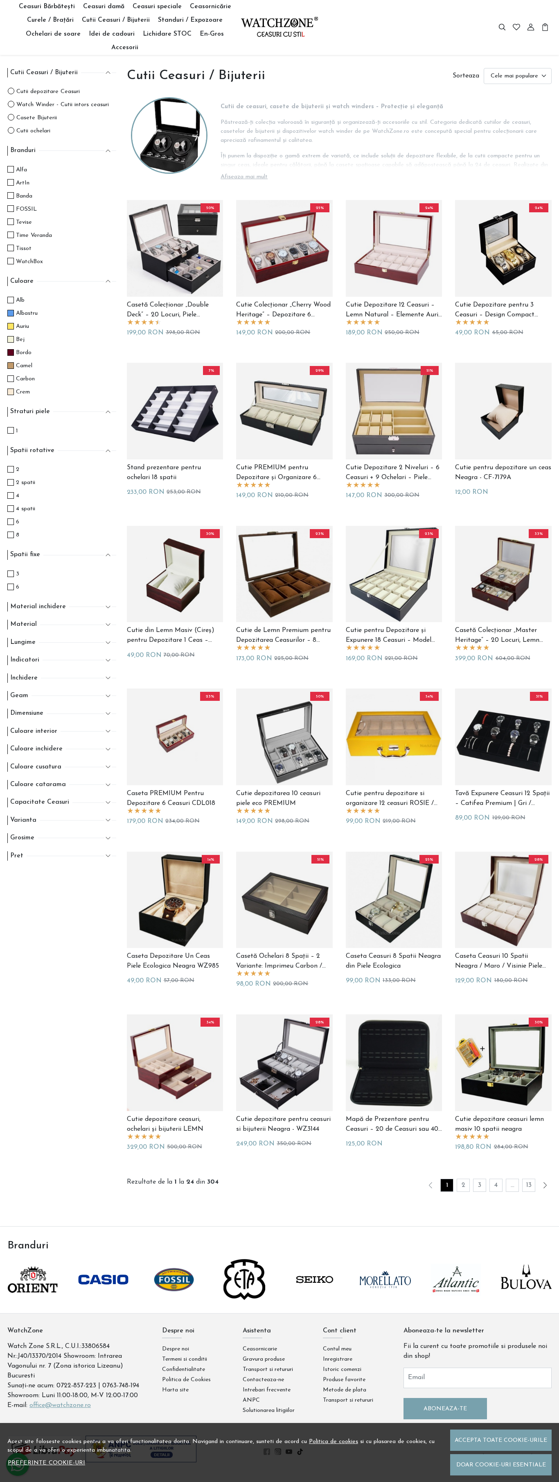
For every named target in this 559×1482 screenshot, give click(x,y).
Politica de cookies (333, 1442)
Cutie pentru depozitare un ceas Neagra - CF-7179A (503, 472)
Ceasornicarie (260, 1349)
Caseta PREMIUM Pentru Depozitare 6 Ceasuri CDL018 (171, 798)
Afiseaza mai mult (244, 177)
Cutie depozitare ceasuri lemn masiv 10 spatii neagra (499, 1124)
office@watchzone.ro (60, 1405)
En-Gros (212, 34)
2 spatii (25, 483)
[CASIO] (103, 1295)
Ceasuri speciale (157, 6)
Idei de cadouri (112, 34)
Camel (24, 366)
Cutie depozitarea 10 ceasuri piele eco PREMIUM (278, 798)
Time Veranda (34, 235)
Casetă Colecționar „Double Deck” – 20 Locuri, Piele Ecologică (168, 311)
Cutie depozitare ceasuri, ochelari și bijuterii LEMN (165, 1124)
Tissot (24, 248)
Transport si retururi (268, 1369)
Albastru (27, 313)
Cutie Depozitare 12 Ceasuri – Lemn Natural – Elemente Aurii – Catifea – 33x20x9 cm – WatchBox (393, 311)
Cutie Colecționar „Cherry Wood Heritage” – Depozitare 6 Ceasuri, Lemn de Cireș (283, 311)
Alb (20, 300)
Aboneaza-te (445, 1409)
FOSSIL (26, 209)
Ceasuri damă (103, 6)
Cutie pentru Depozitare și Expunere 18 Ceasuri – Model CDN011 (388, 636)
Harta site (175, 1390)
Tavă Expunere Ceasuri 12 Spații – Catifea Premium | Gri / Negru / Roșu (502, 799)
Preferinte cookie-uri (46, 1463)
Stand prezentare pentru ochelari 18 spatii (164, 472)
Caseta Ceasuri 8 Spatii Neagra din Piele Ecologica (393, 961)
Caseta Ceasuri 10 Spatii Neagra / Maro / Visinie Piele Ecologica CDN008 (498, 962)
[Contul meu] (531, 27)
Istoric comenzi (342, 1369)
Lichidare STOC (167, 34)
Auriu (22, 326)
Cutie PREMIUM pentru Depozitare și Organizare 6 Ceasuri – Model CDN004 (276, 473)
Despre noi (175, 1349)
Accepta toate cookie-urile (501, 1440)
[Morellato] (385, 1295)
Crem (23, 392)
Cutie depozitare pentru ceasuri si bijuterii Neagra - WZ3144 (283, 1124)
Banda (24, 196)
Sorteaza (466, 76)
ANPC (251, 1400)
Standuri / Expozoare (190, 20)
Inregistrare (337, 1359)
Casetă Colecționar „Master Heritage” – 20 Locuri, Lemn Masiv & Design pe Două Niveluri (497, 636)
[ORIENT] (32, 1295)
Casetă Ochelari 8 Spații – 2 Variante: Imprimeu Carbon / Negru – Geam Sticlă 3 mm (279, 962)
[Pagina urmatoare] (545, 1185)
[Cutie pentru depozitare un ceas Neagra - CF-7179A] (503, 411)
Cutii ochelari (33, 131)
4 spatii (25, 509)
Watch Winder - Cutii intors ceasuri (62, 105)
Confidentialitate (183, 1369)
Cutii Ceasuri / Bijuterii (116, 20)
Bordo (24, 353)
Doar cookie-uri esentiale (501, 1465)
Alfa (21, 170)
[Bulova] (526, 1295)
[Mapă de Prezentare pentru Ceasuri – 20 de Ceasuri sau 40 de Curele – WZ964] (394, 1062)
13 (529, 1185)
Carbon (25, 379)
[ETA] (244, 1295)
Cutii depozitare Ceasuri (48, 92)
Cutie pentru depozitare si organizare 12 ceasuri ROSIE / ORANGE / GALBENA (390, 799)
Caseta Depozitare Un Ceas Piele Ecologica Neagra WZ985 (173, 961)
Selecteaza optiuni (159, 332)
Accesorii (124, 47)
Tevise (24, 222)
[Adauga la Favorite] (175, 289)
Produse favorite (344, 1380)
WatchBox (29, 262)
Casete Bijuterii (36, 118)
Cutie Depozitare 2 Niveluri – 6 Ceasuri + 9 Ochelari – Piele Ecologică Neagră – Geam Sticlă (394, 473)
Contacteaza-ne (263, 1380)
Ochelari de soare (53, 34)
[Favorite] (516, 27)
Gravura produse (264, 1359)
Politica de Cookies (186, 1380)
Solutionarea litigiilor (269, 1410)
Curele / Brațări (50, 20)
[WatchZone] (279, 27)
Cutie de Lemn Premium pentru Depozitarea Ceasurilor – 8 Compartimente (283, 636)
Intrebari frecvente (267, 1390)
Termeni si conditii (184, 1359)
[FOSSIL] (174, 1295)
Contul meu (337, 1349)
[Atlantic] (456, 1295)
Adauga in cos (150, 495)
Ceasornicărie (210, 6)
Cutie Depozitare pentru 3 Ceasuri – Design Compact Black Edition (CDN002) (494, 311)
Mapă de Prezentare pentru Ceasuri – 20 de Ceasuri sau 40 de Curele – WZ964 (392, 1125)
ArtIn (22, 183)
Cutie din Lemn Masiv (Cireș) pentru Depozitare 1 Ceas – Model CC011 (170, 636)
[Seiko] (314, 1295)
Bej (20, 339)
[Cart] (545, 27)
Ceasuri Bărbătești (47, 6)
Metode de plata (344, 1390)
